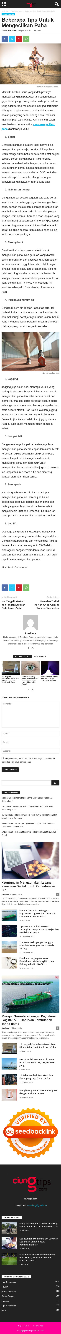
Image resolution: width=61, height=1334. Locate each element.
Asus (4, 1310)
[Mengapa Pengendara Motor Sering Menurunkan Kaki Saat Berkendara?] (9, 1228)
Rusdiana (12, 30)
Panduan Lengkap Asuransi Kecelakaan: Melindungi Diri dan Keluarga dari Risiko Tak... (36, 961)
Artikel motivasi (9, 1291)
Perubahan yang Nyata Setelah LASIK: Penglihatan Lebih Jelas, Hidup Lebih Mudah (29, 680)
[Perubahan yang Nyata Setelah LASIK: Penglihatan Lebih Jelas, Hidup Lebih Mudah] (30, 668)
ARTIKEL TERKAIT (22, 656)
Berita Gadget (8, 1296)
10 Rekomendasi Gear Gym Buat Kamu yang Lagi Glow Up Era (36, 1077)
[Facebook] (5, 39)
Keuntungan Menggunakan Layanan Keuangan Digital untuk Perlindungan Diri (27, 808)
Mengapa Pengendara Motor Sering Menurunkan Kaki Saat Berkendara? (27, 799)
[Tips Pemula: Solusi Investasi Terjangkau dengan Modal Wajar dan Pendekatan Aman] (9, 931)
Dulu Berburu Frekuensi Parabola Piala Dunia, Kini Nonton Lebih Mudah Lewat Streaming (29, 816)
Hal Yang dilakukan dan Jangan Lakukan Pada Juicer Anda (13, 605)
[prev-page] (28, 689)
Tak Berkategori (9, 1282)
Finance (5, 1301)
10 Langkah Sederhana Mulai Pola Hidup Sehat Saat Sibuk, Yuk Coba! (10, 679)
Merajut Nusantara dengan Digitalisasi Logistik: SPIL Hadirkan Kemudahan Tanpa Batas (28, 825)
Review (5, 1287)
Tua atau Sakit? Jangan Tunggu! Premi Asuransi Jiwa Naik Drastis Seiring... (36, 945)
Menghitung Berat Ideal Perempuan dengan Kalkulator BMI (38, 1092)
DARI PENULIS (40, 656)
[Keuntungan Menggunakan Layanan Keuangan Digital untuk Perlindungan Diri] (30, 860)
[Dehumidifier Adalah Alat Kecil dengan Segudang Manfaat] (50, 668)
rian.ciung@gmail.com (37, 1205)
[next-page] (32, 689)
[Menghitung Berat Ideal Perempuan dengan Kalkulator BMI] (9, 1095)
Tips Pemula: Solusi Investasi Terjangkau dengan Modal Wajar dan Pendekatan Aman (39, 929)
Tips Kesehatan (16, 11)
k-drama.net (38, 1326)
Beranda (5, 11)
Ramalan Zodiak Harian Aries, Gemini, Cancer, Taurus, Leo (46, 605)
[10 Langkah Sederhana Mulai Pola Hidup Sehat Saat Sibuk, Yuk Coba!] (11, 668)
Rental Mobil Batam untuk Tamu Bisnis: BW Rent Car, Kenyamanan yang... (37, 1062)
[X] (12, 39)
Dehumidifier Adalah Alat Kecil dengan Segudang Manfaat (49, 678)
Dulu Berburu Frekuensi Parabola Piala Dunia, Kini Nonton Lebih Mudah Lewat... (37, 1257)
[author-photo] (30, 622)
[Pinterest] (19, 39)
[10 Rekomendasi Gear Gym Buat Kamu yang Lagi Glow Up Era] (9, 1080)
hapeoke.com (23, 1326)
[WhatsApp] (26, 39)
